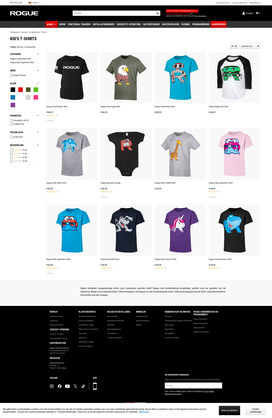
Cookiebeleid (112, 333)
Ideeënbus (82, 338)
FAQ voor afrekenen (86, 321)
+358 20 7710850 (57, 334)
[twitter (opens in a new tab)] (75, 386)
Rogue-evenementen (201, 332)
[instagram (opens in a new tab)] (51, 386)
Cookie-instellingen (114, 338)
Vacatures (54, 321)
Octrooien (111, 325)
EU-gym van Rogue (172, 338)
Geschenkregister (142, 321)
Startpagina (14, 32)
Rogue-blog (169, 329)
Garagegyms (170, 333)
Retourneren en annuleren (88, 329)
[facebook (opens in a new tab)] (59, 386)
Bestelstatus (255, 3)
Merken (139, 325)
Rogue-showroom (56, 325)
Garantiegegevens (114, 329)
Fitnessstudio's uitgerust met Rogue (178, 321)
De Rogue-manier (56, 316)
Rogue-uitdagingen (200, 323)
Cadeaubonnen (222, 3)
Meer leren (144, 411)
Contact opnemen (239, 3)
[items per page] (234, 46)
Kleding (24, 32)
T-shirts (44, 32)
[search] (116, 13)
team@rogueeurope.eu (58, 338)
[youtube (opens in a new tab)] (67, 386)
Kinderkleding (34, 32)
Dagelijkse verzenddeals (181, 11)
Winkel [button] (50, 24)
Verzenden (83, 333)
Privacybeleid (112, 316)
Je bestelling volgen (86, 325)
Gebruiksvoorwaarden (115, 321)
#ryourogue (169, 325)
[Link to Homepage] (24, 13)
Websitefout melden (86, 342)
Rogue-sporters (199, 328)
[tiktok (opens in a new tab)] (83, 386)
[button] (157, 13)
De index (168, 316)
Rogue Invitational (200, 319)
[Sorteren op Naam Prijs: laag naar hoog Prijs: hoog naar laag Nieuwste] (250, 46)
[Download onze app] (94, 386)
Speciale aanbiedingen (87, 316)
